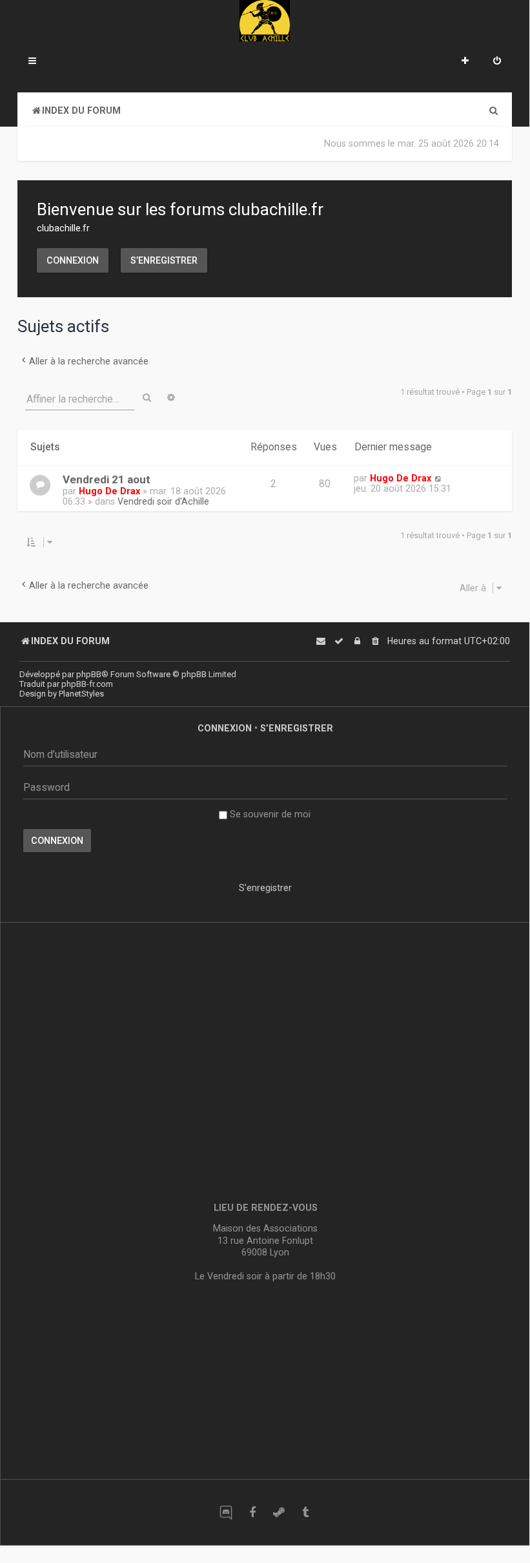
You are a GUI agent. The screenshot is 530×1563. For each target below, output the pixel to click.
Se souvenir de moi (269, 814)
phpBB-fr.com (87, 684)
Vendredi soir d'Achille (163, 501)
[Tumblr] (305, 1512)
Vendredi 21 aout (106, 479)
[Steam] (278, 1512)
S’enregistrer (164, 260)
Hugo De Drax (109, 491)
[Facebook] (252, 1512)
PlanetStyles (81, 693)
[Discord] (225, 1512)
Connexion (72, 260)
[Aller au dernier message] (438, 478)
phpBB (88, 674)
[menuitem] (497, 62)
